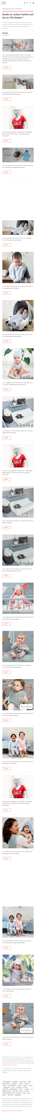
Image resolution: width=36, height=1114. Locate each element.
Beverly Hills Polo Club (9, 1093)
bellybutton (18, 1095)
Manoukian (7, 1087)
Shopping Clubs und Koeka (12, 9)
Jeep (21, 1091)
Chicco (21, 1089)
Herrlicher (10, 1095)
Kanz (13, 1087)
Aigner (31, 1085)
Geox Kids (15, 1091)
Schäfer (19, 1093)
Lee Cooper (23, 1081)
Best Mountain (6, 1081)
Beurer (25, 1085)
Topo (24, 1093)
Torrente (27, 1089)
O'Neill (19, 1085)
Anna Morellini (12, 1085)
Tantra (21, 1083)
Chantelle (15, 1081)
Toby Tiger (14, 1083)
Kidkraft (27, 1083)
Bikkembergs (13, 1089)
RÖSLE (4, 1085)
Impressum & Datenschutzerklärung (12, 1110)
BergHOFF (5, 1089)
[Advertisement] (18, 197)
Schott (26, 1091)
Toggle (4, 3)
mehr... (6, 67)
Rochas (25, 1087)
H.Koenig (18, 1087)
